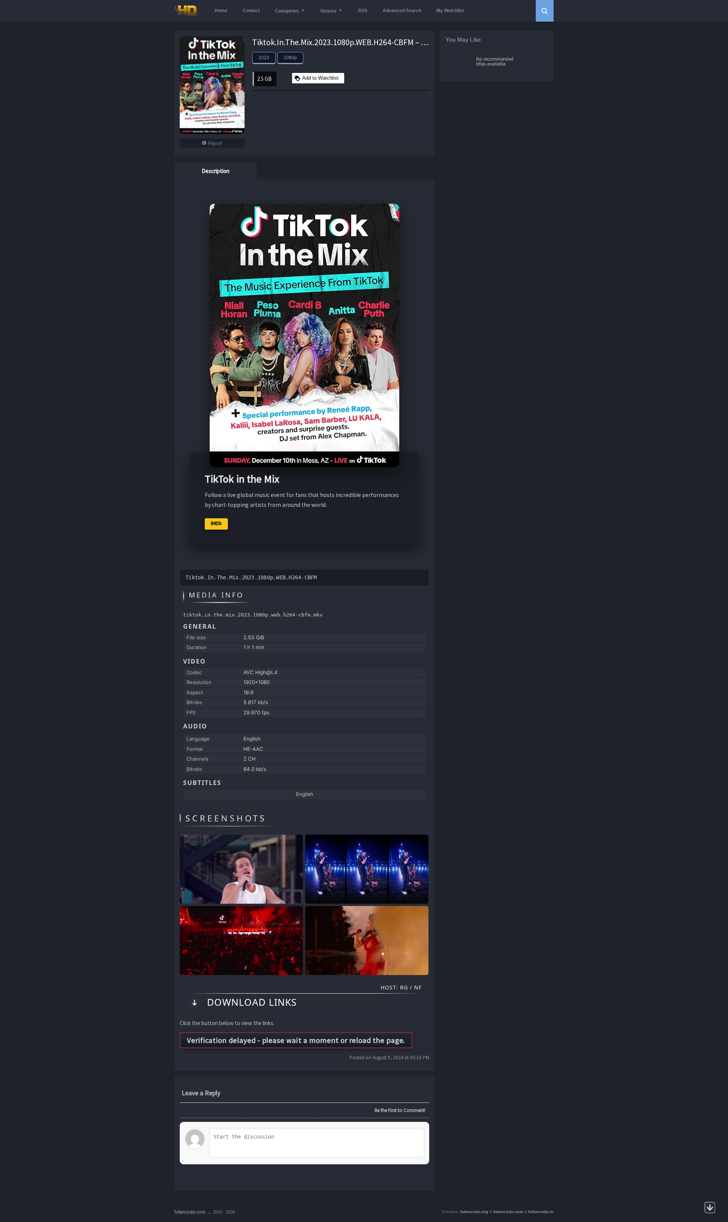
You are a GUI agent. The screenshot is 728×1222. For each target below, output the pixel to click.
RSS (362, 10)
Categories (287, 11)
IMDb (216, 523)
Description (215, 171)
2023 (264, 57)
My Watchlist (450, 10)
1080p (290, 57)
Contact (251, 10)
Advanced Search (402, 10)
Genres (328, 11)
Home (221, 10)
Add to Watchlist (320, 78)
